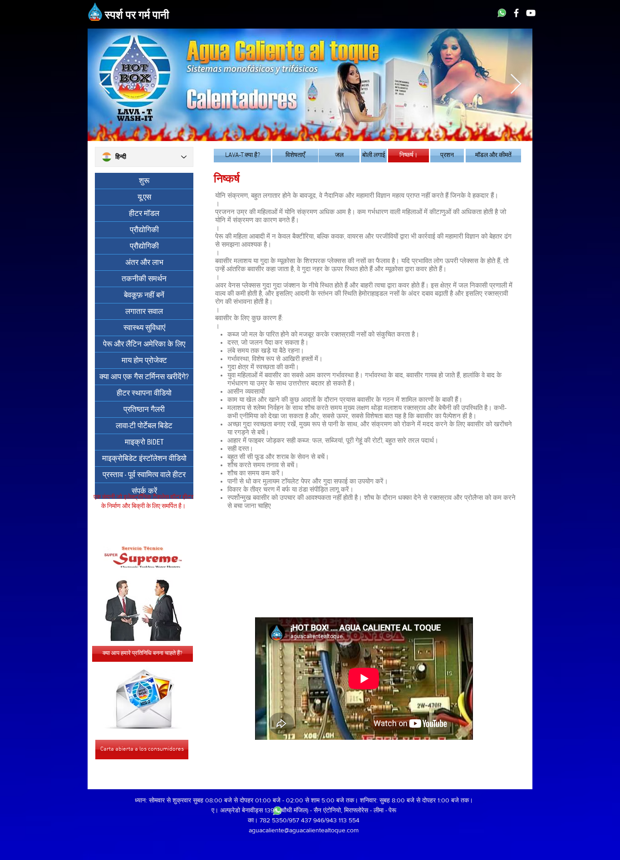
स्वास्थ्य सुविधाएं (144, 327)
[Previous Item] (104, 84)
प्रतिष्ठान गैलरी (144, 409)
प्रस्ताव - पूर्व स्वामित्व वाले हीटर (144, 474)
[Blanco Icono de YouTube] (530, 13)
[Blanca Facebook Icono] (516, 13)
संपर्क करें (144, 491)
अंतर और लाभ (144, 262)
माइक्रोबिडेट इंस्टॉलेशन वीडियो (144, 458)
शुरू (144, 180)
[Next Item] (515, 84)
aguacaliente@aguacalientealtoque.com (304, 830)
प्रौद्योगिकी (144, 229)
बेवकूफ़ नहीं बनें (144, 295)
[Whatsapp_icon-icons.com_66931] (501, 13)
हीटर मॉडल (144, 213)
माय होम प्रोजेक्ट (144, 360)
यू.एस (144, 197)
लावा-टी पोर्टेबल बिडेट (144, 425)
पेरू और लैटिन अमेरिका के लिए (144, 344)
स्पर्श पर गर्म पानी (137, 16)
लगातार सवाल (144, 311)
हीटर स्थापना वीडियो (144, 393)
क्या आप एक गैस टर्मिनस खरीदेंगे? (144, 376)
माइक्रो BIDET (144, 442)
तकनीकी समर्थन (144, 278)
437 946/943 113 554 (330, 820)
